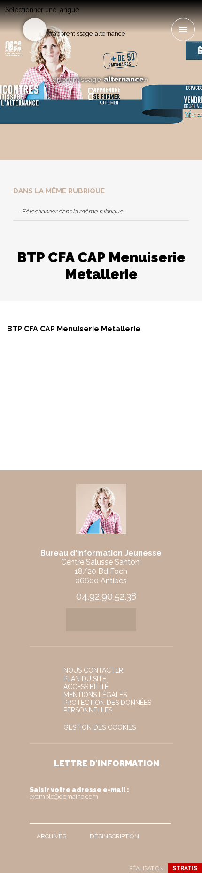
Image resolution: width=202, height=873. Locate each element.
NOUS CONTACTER (93, 670)
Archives (51, 836)
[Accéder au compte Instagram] (163, 17)
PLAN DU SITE (84, 678)
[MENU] (183, 29)
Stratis (184, 868)
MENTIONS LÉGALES (95, 694)
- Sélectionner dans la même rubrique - (72, 211)
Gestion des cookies (99, 727)
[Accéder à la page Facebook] (132, 17)
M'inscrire (161, 814)
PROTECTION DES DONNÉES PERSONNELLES (107, 706)
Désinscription (114, 836)
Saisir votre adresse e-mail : (79, 793)
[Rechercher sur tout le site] (35, 29)
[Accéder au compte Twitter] (148, 17)
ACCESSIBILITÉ (86, 686)
